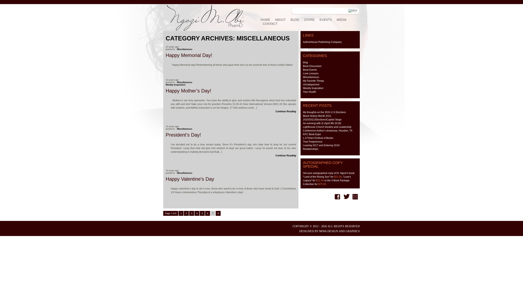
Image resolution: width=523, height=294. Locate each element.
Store (309, 19)
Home (265, 19)
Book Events (310, 69)
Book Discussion (312, 66)
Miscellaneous (184, 49)
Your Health (309, 91)
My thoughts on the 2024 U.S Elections (324, 112)
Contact (270, 24)
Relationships (310, 149)
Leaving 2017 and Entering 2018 (321, 145)
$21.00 (338, 176)
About (280, 19)
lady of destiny (212, 17)
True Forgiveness (312, 141)
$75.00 (322, 184)
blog (305, 62)
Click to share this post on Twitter (347, 196)
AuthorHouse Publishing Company (322, 42)
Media (341, 19)
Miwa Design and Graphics (339, 231)
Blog (295, 19)
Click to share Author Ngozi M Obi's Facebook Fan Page (337, 196)
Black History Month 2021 (317, 116)
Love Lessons (310, 73)
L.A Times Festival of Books (318, 138)
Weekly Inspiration (176, 85)
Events (326, 19)
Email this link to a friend (355, 196)
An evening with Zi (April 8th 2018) (322, 123)
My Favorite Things (313, 80)
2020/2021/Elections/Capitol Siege (322, 119)
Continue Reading (285, 111)
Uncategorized (311, 84)
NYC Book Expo (312, 134)
